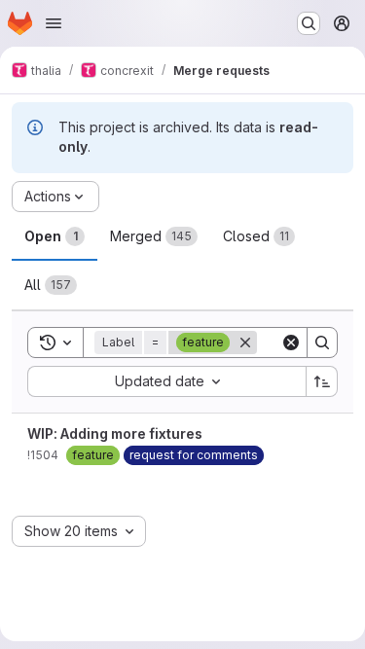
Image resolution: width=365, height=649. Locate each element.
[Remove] (245, 342)
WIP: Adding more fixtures (114, 433)
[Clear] (291, 342)
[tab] (54, 236)
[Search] (322, 342)
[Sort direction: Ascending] (322, 381)
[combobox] (166, 381)
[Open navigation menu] (53, 23)
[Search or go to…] (308, 23)
